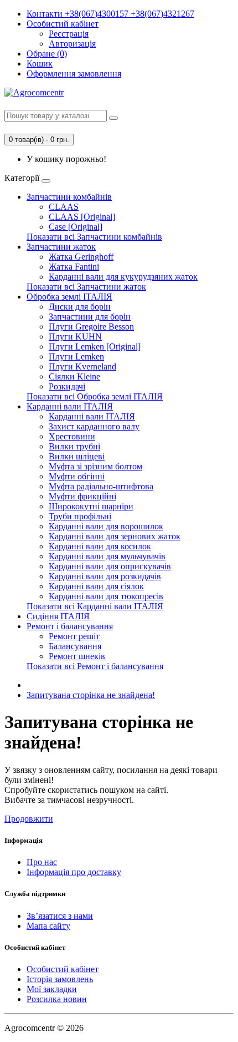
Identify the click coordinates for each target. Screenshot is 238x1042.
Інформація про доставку (74, 872)
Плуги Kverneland (82, 366)
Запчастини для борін (90, 316)
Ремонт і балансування (70, 626)
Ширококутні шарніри (91, 506)
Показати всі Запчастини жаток (86, 286)
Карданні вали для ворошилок (106, 526)
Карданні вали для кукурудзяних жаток (123, 276)
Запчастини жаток (61, 246)
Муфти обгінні (77, 476)
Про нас (42, 862)
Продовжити (28, 818)
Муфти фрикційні (82, 496)
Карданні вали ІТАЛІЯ (70, 406)
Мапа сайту (48, 925)
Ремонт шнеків (77, 656)
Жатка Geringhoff (81, 256)
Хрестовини (72, 436)
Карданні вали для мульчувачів (107, 556)
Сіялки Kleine (74, 376)
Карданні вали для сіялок (96, 586)
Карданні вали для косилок (100, 546)
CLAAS (64, 206)
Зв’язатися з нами (60, 915)
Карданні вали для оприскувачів (110, 566)
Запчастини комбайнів (69, 196)
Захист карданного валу (94, 426)
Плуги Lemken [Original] (95, 346)
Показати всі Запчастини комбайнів (94, 236)
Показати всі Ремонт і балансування (95, 666)
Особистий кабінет (63, 969)
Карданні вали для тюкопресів (106, 596)
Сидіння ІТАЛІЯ (58, 616)
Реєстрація (69, 33)
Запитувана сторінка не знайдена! (91, 695)
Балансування (75, 646)
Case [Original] (75, 226)
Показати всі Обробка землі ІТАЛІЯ (95, 396)
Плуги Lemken (76, 356)
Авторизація (72, 43)
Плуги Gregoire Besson (91, 326)
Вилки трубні (74, 446)
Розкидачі (67, 386)
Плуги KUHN (75, 336)
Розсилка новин (57, 999)
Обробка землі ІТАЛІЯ (69, 296)
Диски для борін (80, 306)
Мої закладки (52, 989)
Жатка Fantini (74, 266)
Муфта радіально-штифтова (101, 486)
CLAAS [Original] (82, 216)
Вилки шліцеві (77, 456)
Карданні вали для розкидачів (105, 576)
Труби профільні (80, 516)
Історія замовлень (60, 979)
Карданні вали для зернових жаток (114, 536)
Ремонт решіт (74, 636)
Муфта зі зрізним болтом (95, 466)
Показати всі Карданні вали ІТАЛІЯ (95, 606)
